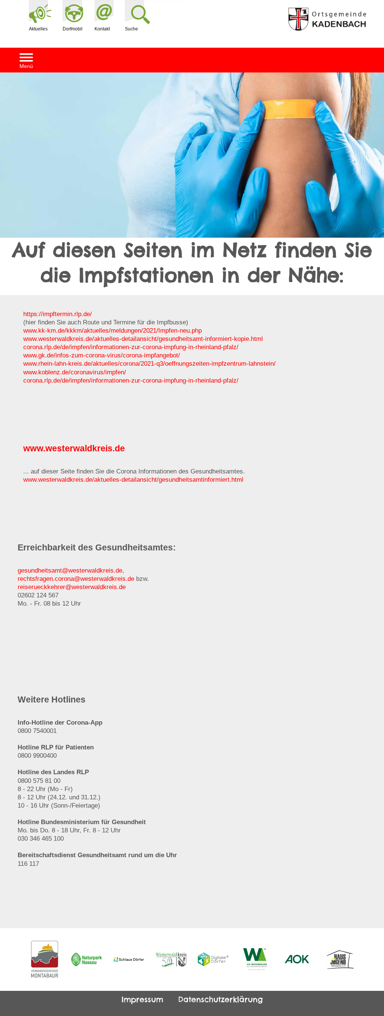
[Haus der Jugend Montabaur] (340, 959)
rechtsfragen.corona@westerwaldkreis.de (76, 578)
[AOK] (297, 959)
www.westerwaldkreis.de (74, 448)
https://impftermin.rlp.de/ (57, 314)
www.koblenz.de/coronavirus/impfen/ (74, 372)
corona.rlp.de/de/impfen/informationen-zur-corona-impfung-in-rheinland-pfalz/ (130, 347)
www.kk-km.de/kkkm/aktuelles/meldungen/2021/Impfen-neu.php (112, 330)
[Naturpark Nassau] (86, 959)
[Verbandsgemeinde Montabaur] (44, 959)
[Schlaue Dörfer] (128, 959)
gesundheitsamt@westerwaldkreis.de (70, 570)
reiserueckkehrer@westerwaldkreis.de (72, 587)
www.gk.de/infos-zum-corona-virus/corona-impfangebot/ (101, 355)
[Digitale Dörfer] (213, 959)
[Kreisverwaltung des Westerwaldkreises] (171, 959)
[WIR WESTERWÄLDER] (255, 959)
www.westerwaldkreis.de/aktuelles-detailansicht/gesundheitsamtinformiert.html (133, 479)
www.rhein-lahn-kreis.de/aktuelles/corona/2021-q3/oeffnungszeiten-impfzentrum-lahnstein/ (149, 363)
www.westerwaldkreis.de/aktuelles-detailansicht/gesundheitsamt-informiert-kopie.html (143, 338)
